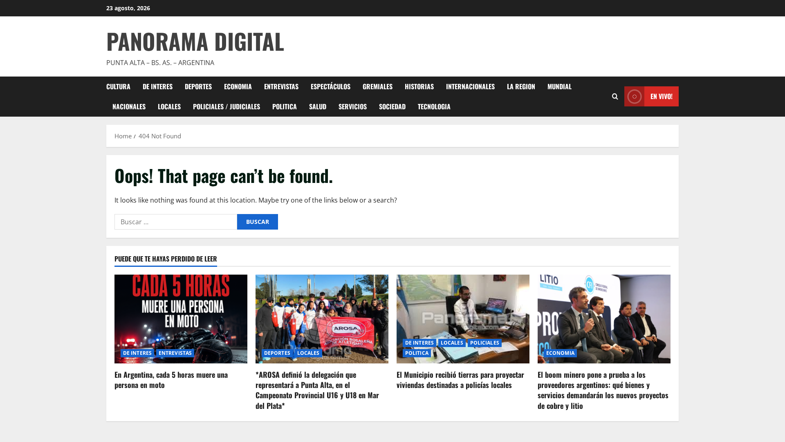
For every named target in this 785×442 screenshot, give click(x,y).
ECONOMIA (238, 86)
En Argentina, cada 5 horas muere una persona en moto (171, 379)
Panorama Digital (195, 41)
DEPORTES (198, 86)
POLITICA (284, 106)
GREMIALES (377, 86)
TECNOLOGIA (434, 106)
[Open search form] (615, 96)
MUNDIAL (559, 86)
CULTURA (118, 86)
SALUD (317, 106)
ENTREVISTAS (281, 86)
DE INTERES (158, 86)
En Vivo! (661, 96)
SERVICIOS (353, 106)
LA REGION (521, 86)
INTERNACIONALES (470, 86)
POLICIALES (484, 342)
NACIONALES (129, 106)
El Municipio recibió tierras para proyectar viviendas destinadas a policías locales (460, 379)
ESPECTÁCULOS (330, 86)
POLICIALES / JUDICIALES (226, 106)
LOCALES (169, 106)
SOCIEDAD (392, 106)
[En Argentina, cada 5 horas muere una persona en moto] (180, 319)
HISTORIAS (419, 86)
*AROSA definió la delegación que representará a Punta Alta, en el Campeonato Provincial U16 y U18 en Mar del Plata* (317, 390)
